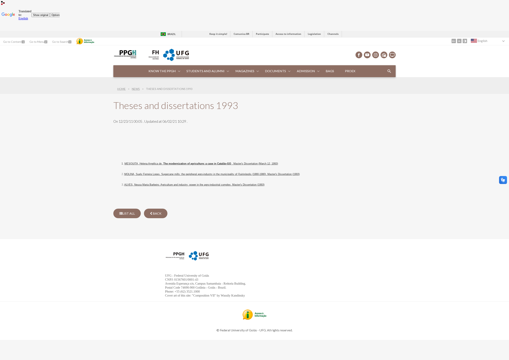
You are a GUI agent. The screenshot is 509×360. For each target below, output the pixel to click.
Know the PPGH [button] (162, 71)
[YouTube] (367, 55)
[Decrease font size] (459, 41)
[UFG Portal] (176, 59)
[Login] (3, 3)
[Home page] (175, 259)
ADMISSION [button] (306, 71)
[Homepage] (124, 58)
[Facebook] (359, 55)
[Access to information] (85, 41)
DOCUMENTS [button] (275, 71)
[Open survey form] (389, 71)
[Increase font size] (454, 41)
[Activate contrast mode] (465, 41)
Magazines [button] (244, 71)
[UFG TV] (392, 55)
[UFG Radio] (384, 55)
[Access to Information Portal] (254, 318)
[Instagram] (375, 55)
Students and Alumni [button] (205, 71)
